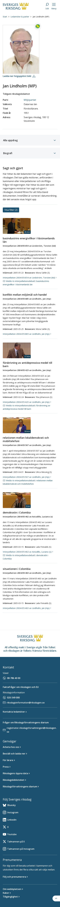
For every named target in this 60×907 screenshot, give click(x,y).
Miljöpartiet (30, 99)
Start (5, 16)
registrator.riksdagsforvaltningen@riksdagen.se (32, 729)
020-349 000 (13, 697)
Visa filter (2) (10, 209)
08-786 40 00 (13, 678)
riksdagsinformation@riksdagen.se (26, 702)
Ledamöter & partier (20, 16)
